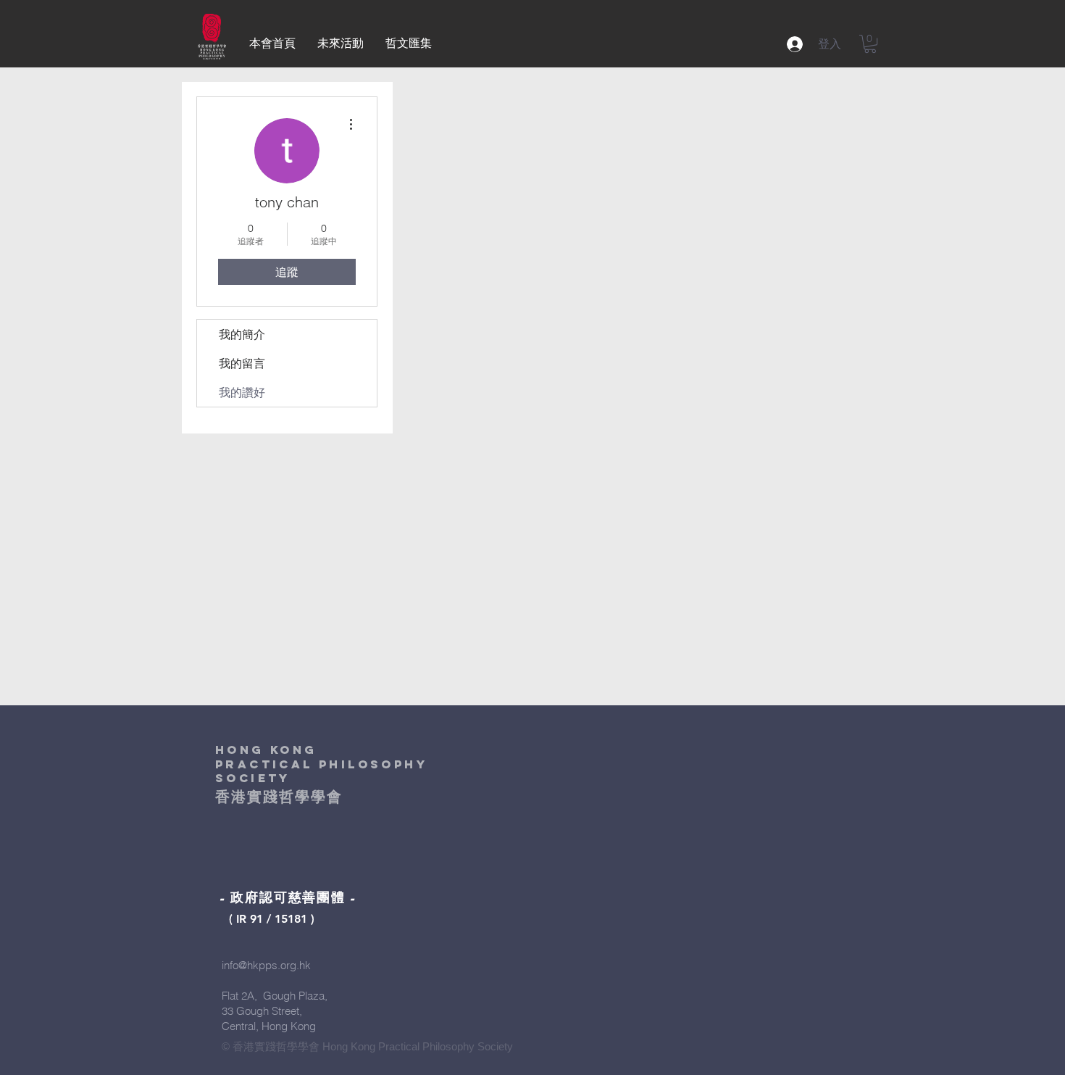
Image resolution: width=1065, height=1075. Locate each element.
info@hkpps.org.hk (266, 965)
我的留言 (242, 363)
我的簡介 (242, 334)
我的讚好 (242, 392)
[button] (870, 44)
